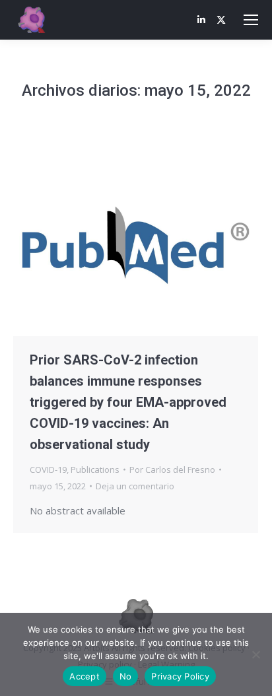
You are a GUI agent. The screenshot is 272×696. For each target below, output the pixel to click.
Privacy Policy (180, 676)
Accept (84, 676)
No (125, 676)
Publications (95, 469)
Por (172, 469)
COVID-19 (48, 469)
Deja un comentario (135, 486)
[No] (255, 654)
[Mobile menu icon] (251, 20)
